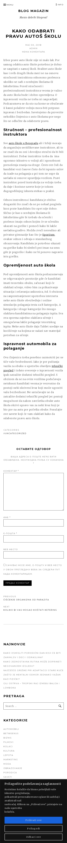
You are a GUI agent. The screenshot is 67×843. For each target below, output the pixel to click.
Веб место (10, 549)
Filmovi (8, 742)
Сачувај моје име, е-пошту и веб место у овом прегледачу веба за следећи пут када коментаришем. (32, 569)
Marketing (10, 759)
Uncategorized (15, 433)
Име (7, 517)
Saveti (7, 777)
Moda (7, 764)
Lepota (8, 755)
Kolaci (8, 746)
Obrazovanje (12, 768)
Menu (10, 5)
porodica (10, 772)
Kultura (9, 751)
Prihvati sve (33, 820)
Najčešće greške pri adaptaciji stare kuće (33, 670)
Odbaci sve (33, 837)
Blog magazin (33, 11)
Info (61, 4)
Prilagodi (33, 828)
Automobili (11, 729)
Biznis (7, 738)
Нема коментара (33, 52)
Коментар (11, 471)
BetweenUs (11, 733)
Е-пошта (10, 533)
